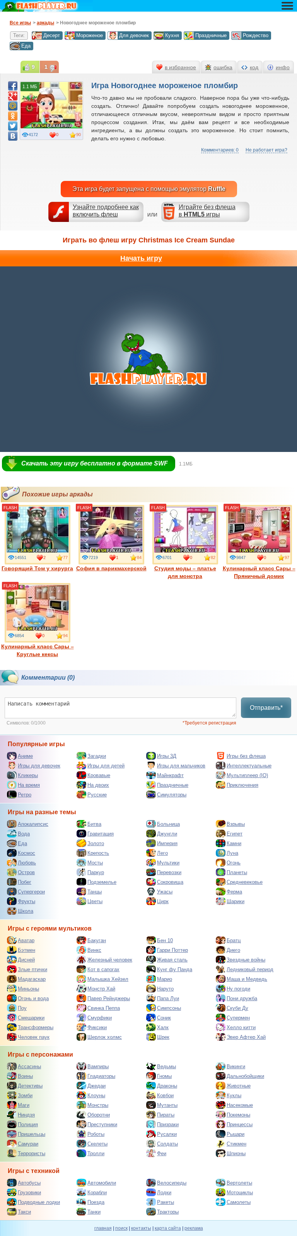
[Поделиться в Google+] (12, 96)
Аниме (25, 756)
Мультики (168, 863)
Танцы (94, 892)
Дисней (26, 960)
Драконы (167, 1086)
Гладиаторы (101, 1076)
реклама (193, 1228)
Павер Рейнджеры (108, 998)
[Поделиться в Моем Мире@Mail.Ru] (12, 106)
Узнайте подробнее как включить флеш (106, 211)
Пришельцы (31, 1134)
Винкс (94, 950)
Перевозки (169, 872)
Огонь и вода (33, 998)
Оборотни (98, 1115)
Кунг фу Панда (174, 969)
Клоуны (96, 1095)
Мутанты (167, 1105)
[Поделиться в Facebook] (12, 85)
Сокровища (170, 882)
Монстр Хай (101, 989)
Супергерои (31, 892)
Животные (239, 1086)
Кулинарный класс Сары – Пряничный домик (259, 572)
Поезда (95, 1202)
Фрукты (26, 901)
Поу (22, 1008)
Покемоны (238, 1115)
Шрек (163, 1037)
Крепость (98, 853)
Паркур (95, 872)
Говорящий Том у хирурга (37, 568)
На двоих (98, 785)
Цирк (163, 901)
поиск (121, 1228)
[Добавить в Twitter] (12, 126)
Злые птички (32, 969)
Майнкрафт (170, 775)
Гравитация (100, 834)
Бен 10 (165, 940)
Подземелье (101, 882)
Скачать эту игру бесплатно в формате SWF (94, 463)
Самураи (28, 1144)
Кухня (172, 35)
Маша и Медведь (247, 979)
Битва (94, 824)
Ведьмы (166, 1066)
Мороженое (89, 35)
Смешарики (31, 1018)
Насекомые (240, 1105)
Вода (24, 834)
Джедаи (96, 1086)
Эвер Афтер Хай (246, 1037)
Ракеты (165, 1202)
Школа (25, 911)
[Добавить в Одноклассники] (12, 116)
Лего (162, 853)
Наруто (165, 989)
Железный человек (109, 960)
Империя (167, 843)
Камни (234, 843)
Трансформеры (35, 1027)
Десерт (51, 35)
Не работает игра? (266, 150)
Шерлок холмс (104, 1037)
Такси (24, 1212)
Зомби (25, 1095)
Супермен (238, 1018)
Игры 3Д (166, 756)
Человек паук (34, 1037)
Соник (164, 1018)
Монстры (97, 1105)
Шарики (235, 901)
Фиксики (97, 1027)
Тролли (95, 1153)
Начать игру (141, 258)
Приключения (242, 785)
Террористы (31, 1153)
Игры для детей (106, 766)
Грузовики (29, 1192)
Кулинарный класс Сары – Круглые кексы (37, 650)
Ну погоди (238, 989)
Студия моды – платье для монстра (185, 572)
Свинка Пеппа (103, 1008)
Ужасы (164, 892)
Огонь (234, 863)
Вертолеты (239, 1183)
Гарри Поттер (172, 950)
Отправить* (266, 707)
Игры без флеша (246, 756)
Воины (25, 1076)
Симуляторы (171, 795)
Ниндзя (26, 1115)
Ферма (234, 892)
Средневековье (245, 882)
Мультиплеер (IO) (247, 775)
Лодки (164, 1192)
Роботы (95, 1134)
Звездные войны (246, 960)
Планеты (237, 872)
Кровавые (98, 775)
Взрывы (236, 824)
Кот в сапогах (103, 969)
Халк (163, 1027)
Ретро (24, 795)
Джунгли (167, 834)
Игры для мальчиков (181, 766)
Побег (24, 882)
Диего (233, 950)
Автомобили (101, 1183)
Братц (234, 940)
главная (103, 1228)
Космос (26, 853)
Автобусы (29, 1183)
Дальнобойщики (245, 1076)
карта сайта (168, 1228)
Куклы (234, 1095)
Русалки (167, 1134)
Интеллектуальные (249, 766)
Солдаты (167, 1144)
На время (29, 785)
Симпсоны (169, 1008)
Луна (232, 853)
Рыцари (235, 1134)
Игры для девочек (39, 766)
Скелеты (97, 1144)
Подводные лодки (39, 1202)
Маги (23, 1105)
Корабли (97, 1192)
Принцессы (240, 1124)
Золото (95, 843)
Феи (161, 1153)
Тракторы (168, 1212)
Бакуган (96, 940)
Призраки (168, 1124)
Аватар (26, 940)
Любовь (27, 863)
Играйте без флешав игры (207, 211)
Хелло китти (241, 1027)
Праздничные (211, 35)
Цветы (94, 901)
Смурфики (99, 1018)
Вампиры (98, 1066)
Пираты (165, 1115)
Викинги (236, 1066)
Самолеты (239, 1202)
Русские (97, 795)
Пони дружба (242, 998)
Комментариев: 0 (220, 150)
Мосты (95, 863)
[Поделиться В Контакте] (12, 136)
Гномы (164, 1076)
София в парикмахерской (111, 568)
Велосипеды (171, 1183)
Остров (26, 872)
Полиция (28, 1124)
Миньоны (28, 989)
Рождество (255, 35)
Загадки (96, 756)
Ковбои (165, 1095)
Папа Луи (168, 998)
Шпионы (236, 1153)
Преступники (102, 1124)
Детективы (30, 1086)
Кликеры (28, 775)
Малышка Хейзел (107, 979)
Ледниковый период (250, 969)
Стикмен (236, 1144)
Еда (26, 46)
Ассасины (29, 1066)
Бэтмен (26, 950)
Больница (168, 824)
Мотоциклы (240, 1192)
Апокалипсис (33, 824)
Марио (164, 979)
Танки (94, 1212)
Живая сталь (172, 960)
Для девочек (134, 35)
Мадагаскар (32, 979)
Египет (234, 834)
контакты (141, 1228)
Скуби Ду (237, 1008)
